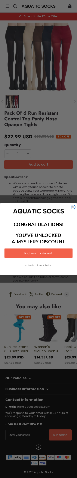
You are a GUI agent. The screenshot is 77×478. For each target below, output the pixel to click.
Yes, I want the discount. (38, 253)
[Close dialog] (73, 207)
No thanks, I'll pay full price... (38, 265)
